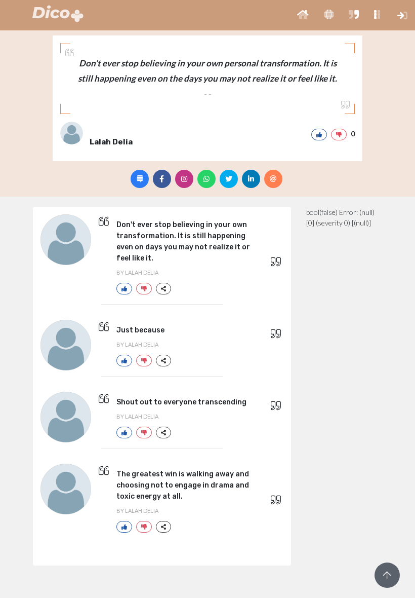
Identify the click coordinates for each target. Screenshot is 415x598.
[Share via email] (273, 179)
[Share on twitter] (229, 179)
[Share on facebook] (162, 179)
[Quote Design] (140, 179)
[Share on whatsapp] (206, 179)
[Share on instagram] (184, 179)
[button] (302, 15)
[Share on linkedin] (251, 179)
